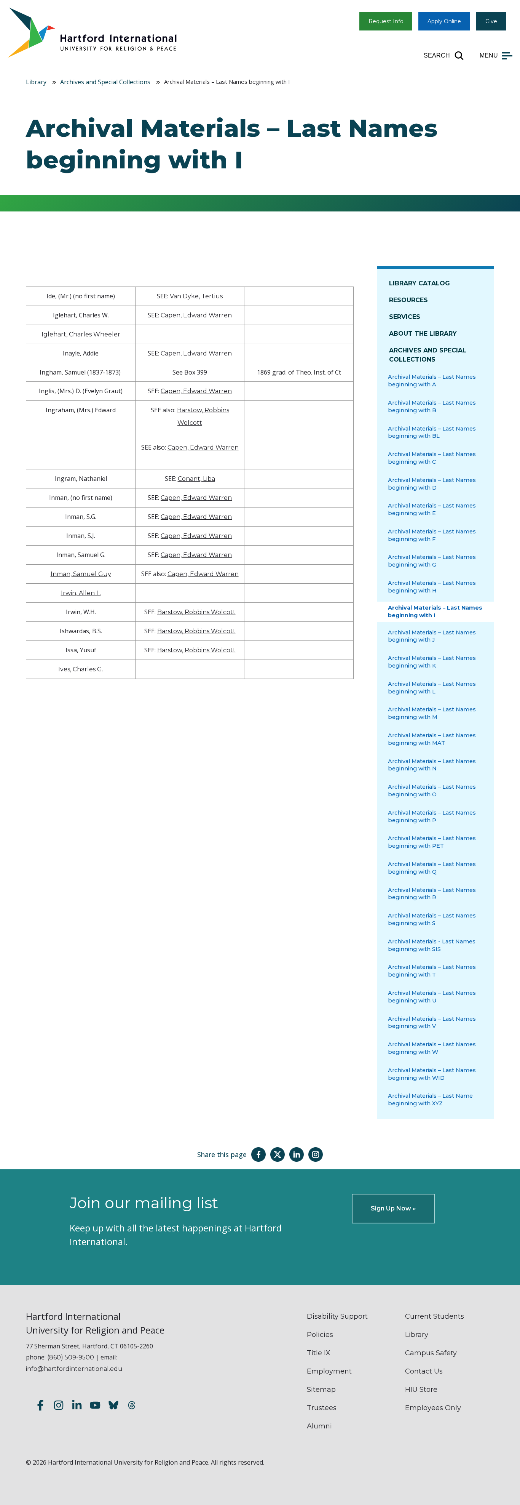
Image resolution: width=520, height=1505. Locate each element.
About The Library (423, 333)
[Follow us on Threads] (131, 1406)
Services (404, 316)
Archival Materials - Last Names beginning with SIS (431, 945)
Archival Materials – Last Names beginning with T (432, 971)
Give (491, 21)
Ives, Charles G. (80, 669)
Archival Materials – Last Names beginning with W (432, 1048)
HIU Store (421, 1389)
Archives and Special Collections (105, 82)
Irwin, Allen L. (81, 593)
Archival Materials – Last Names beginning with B (432, 406)
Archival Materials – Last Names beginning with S (432, 919)
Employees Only (433, 1408)
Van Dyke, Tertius (196, 296)
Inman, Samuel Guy (81, 574)
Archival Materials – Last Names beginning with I (435, 611)
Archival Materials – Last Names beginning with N (432, 765)
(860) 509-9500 (70, 1357)
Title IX (318, 1353)
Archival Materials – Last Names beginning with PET (432, 842)
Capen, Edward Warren (196, 315)
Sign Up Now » (393, 1208)
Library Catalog (419, 283)
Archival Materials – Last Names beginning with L (432, 687)
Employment (329, 1371)
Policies (320, 1334)
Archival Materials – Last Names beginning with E (432, 509)
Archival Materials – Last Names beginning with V (432, 1022)
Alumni (319, 1426)
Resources (408, 300)
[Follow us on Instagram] (58, 1406)
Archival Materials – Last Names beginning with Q (432, 868)
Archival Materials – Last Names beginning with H (432, 587)
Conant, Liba (196, 478)
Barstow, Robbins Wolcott (196, 612)
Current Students (434, 1316)
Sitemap (321, 1389)
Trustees (322, 1408)
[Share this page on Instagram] (315, 1154)
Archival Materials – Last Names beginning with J (432, 636)
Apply (444, 21)
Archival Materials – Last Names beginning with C (432, 458)
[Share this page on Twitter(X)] (277, 1154)
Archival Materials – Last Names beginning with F (432, 535)
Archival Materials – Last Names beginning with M (432, 713)
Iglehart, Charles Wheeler (80, 334)
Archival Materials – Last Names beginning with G (432, 561)
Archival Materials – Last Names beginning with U (432, 996)
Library (36, 82)
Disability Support (337, 1316)
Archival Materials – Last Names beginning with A (432, 380)
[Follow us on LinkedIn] (77, 1406)
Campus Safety (431, 1353)
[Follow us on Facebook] (40, 1406)
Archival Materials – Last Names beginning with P (432, 816)
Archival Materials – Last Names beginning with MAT (432, 739)
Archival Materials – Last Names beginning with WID (432, 1074)
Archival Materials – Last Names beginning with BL (432, 432)
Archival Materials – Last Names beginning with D (432, 484)
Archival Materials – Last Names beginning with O (432, 790)
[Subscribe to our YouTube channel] (95, 1406)
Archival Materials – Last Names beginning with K (432, 662)
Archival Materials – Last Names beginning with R (432, 894)
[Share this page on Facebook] (258, 1154)
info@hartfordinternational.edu (74, 1368)
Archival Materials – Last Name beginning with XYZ (430, 1099)
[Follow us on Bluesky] (113, 1406)
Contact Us (424, 1371)
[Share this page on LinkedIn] (296, 1154)
